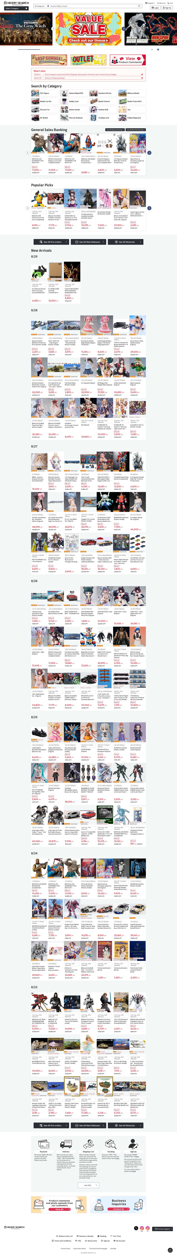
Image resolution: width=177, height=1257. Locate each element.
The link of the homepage (98, 1248)
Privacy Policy (65, 1248)
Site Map (113, 1248)
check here (60, 1168)
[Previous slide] (53, 29)
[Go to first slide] (124, 29)
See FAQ (87, 1185)
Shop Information (79, 1248)
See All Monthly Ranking (135, 130)
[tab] (148, 49)
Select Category (12, 8)
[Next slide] (149, 153)
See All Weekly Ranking (114, 130)
